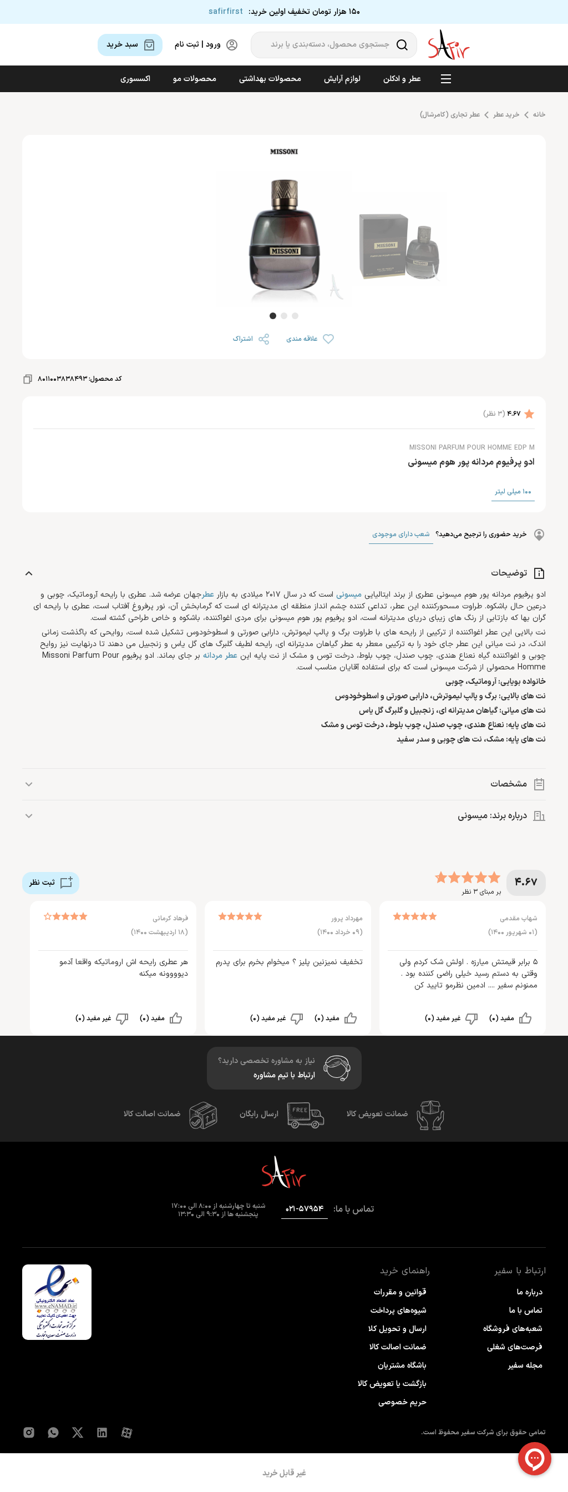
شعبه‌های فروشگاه (512, 1329)
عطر (207, 595)
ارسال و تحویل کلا (397, 1329)
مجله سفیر (525, 1366)
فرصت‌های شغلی (514, 1347)
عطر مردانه (220, 656)
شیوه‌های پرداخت (399, 1311)
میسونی (349, 595)
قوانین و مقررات (400, 1292)
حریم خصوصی (402, 1402)
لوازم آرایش (342, 79)
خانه (539, 115)
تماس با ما (525, 1311)
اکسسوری (135, 79)
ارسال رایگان (259, 1114)
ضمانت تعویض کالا (377, 1114)
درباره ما (529, 1292)
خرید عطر (506, 115)
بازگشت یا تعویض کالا (392, 1384)
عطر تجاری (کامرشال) (450, 115)
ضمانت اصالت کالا (152, 1114)
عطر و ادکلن (402, 79)
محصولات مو (194, 79)
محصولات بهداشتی (270, 79)
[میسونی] (284, 153)
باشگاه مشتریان (402, 1366)
